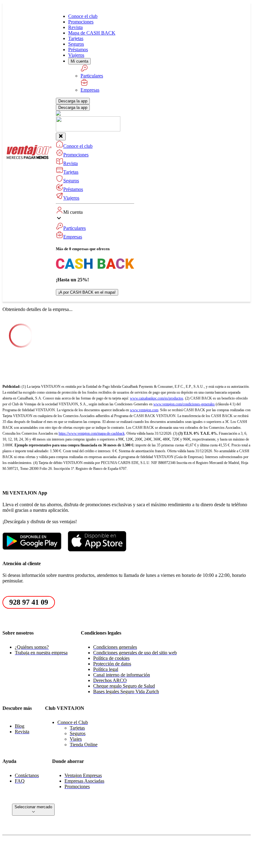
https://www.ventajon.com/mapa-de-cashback (92, 433)
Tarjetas (75, 38)
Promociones (80, 21)
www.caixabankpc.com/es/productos (156, 398)
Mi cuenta (79, 61)
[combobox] (33, 810)
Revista (75, 27)
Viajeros (76, 55)
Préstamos (78, 49)
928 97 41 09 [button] (28, 602)
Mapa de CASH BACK (91, 32)
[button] (95, 223)
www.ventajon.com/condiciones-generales (184, 404)
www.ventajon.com (144, 410)
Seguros (76, 44)
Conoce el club (82, 16)
